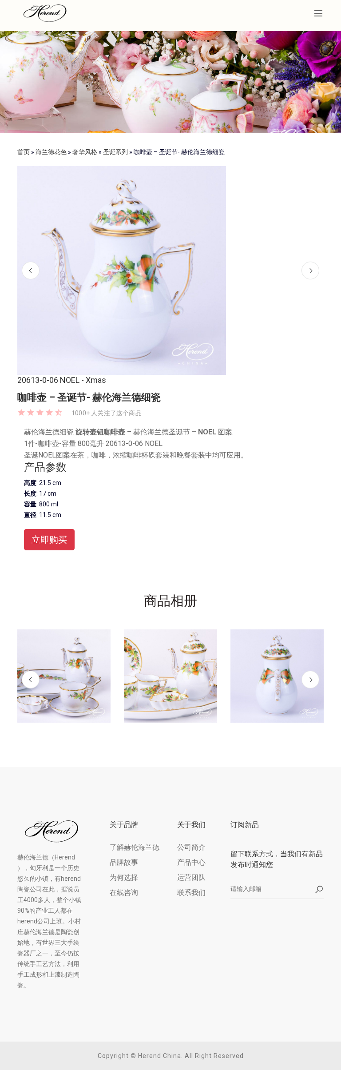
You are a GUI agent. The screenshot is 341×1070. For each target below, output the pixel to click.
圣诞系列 (115, 151)
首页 (23, 151)
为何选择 (124, 877)
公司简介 (191, 847)
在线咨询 (124, 892)
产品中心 (191, 862)
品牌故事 (124, 862)
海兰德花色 (51, 151)
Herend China (159, 1055)
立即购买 (49, 539)
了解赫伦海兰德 (134, 847)
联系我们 (191, 892)
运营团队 (191, 877)
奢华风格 (84, 151)
